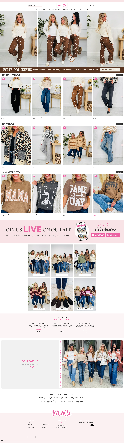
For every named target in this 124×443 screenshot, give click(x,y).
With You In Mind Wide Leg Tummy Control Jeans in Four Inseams (44, 117)
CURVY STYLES (39, 308)
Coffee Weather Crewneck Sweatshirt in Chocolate (102, 214)
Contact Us (30, 422)
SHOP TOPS (62, 274)
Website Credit (70, 441)
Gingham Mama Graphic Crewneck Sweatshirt (9, 214)
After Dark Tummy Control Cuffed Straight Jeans (102, 117)
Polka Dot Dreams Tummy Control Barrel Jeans (71, 117)
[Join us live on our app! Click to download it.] (62, 231)
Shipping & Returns (45, 424)
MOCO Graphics (66, 9)
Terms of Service (31, 427)
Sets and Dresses (58, 9)
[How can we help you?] (40, 5)
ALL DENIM (39, 274)
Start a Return (44, 422)
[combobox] (35, 5)
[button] (95, 5)
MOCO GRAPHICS (85, 274)
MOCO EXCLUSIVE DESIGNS (76, 9)
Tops (53, 9)
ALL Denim (38, 9)
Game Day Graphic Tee (67, 214)
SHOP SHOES (62, 308)
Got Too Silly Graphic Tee (36, 214)
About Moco (30, 424)
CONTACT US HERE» (62, 429)
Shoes (83, 9)
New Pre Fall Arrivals (45, 9)
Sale (87, 9)
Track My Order (45, 427)
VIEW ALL (119, 75)
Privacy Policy (30, 425)
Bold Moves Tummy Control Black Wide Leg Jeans (10, 117)
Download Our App (45, 425)
